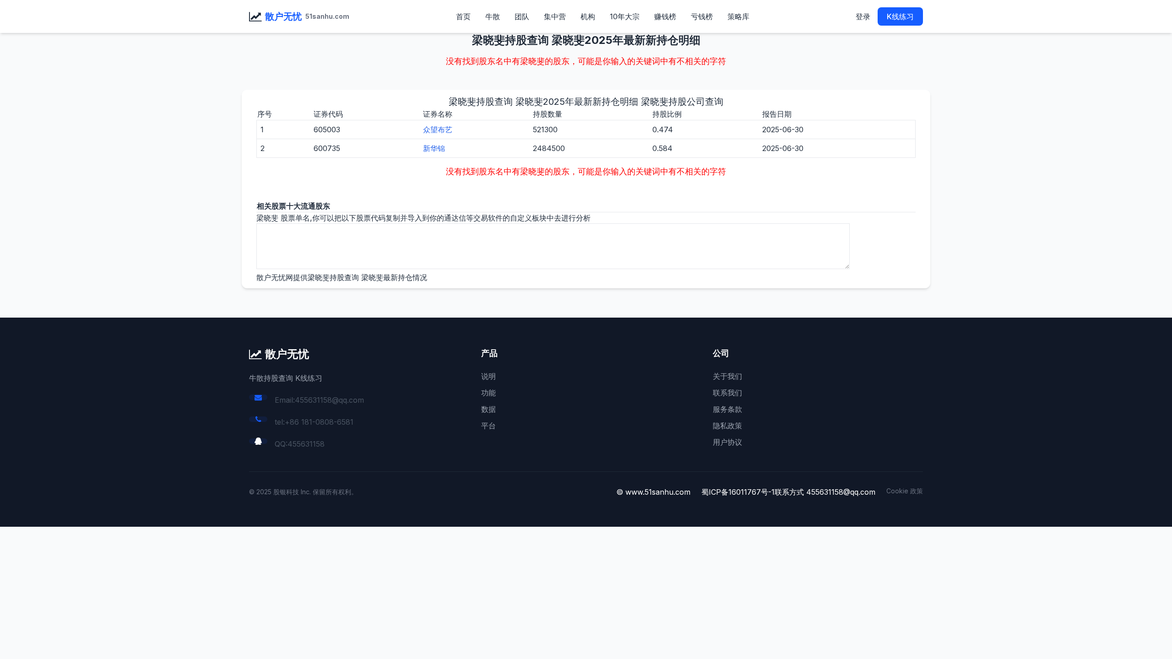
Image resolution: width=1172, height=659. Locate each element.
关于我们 (727, 376)
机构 (588, 16)
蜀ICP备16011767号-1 (738, 492)
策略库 (738, 16)
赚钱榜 (665, 16)
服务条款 (727, 409)
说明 (488, 376)
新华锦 (434, 148)
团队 (522, 16)
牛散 (492, 16)
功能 (488, 392)
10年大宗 (625, 16)
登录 (863, 16)
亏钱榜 (702, 16)
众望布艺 (437, 129)
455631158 (306, 443)
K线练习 (900, 16)
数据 (488, 409)
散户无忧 (283, 16)
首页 (463, 16)
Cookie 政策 (904, 491)
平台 (488, 425)
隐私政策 (727, 425)
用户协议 (727, 442)
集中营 (555, 16)
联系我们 (727, 392)
